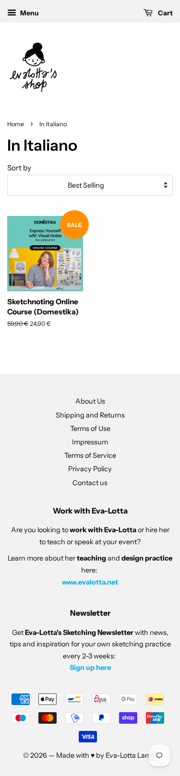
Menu (29, 13)
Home (15, 124)
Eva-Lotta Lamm (131, 755)
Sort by (19, 167)
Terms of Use (90, 428)
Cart (164, 13)
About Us (90, 401)
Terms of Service (90, 455)
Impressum (90, 442)
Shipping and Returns (90, 415)
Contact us (90, 482)
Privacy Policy (90, 469)
